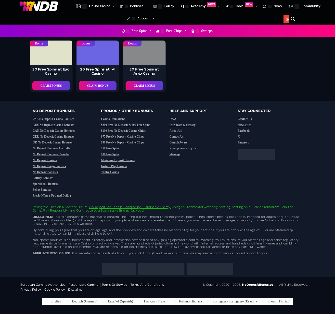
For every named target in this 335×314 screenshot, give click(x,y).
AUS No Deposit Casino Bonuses (53, 125)
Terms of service (114, 284)
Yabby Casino (110, 172)
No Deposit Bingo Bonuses (49, 166)
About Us (175, 130)
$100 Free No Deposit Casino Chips (123, 130)
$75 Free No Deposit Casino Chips (122, 136)
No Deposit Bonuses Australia (51, 148)
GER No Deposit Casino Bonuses (54, 136)
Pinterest (243, 142)
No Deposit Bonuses (45, 172)
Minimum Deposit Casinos (118, 160)
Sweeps (207, 31)
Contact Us (176, 136)
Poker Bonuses (42, 189)
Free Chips (174, 31)
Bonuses (136, 6)
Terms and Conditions (147, 284)
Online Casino (99, 6)
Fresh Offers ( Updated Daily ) (52, 195)
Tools (243, 5)
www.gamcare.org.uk (182, 148)
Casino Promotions (113, 119)
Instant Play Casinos (114, 166)
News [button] (277, 6)
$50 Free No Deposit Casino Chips (122, 142)
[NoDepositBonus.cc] (39, 6)
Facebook (244, 130)
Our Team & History (182, 125)
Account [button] (144, 18)
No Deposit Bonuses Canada (51, 154)
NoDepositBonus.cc (104, 207)
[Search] (293, 19)
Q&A (172, 119)
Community (311, 6)
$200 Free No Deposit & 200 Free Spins (125, 125)
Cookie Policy (54, 289)
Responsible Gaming (83, 284)
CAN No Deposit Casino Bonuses (54, 130)
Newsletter (244, 125)
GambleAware (178, 142)
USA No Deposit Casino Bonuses (53, 119)
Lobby (169, 6)
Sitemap (174, 154)
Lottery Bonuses (43, 178)
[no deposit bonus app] (259, 162)
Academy (203, 5)
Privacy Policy (30, 289)
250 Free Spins (110, 148)
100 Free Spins (110, 154)
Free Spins (139, 31)
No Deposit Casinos (45, 160)
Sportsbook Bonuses (46, 184)
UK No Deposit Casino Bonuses (53, 142)
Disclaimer (76, 289)
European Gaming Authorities (42, 284)
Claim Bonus (51, 85)
